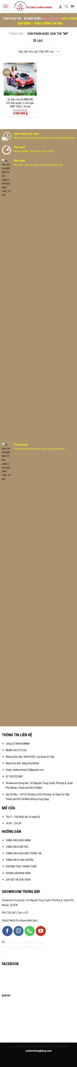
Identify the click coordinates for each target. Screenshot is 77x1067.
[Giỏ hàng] (72, 6)
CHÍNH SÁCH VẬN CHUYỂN (19, 860)
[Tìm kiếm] (66, 6)
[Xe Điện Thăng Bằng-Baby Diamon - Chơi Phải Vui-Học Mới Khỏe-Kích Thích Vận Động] (33, 6)
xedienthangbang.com (39, 1050)
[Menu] (5, 6)
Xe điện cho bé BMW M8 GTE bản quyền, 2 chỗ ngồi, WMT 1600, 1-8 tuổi (20, 103)
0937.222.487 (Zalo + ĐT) (15, 912)
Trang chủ (16, 33)
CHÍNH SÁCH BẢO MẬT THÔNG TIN (23, 853)
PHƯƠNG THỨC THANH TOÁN (21, 866)
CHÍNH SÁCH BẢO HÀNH (18, 840)
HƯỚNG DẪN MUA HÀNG (18, 873)
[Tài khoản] (60, 6)
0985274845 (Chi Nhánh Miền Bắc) (20, 920)
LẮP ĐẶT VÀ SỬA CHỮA (18, 879)
